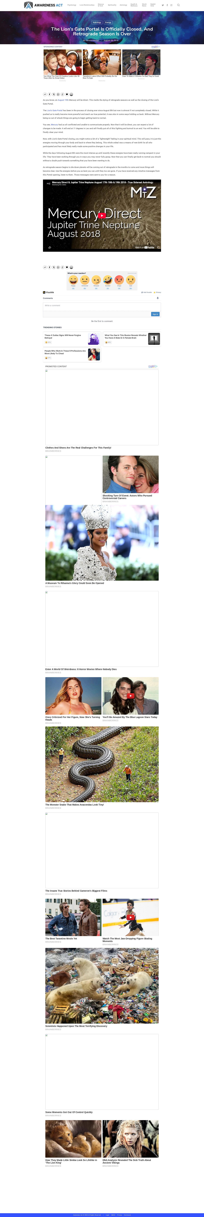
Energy (108, 22)
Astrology (97, 22)
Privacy (120, 1215)
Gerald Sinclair (92, 40)
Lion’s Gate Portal (54, 110)
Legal (107, 1215)
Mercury (54, 124)
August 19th (63, 100)
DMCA (113, 1215)
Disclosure (127, 1215)
